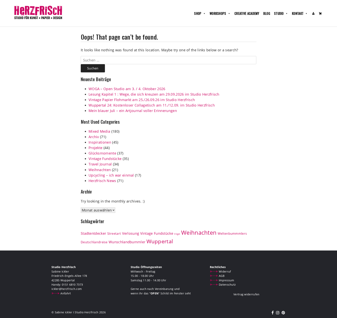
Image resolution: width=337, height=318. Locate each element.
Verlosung (130, 233)
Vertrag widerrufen (246, 294)
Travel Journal (100, 164)
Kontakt (297, 13)
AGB (221, 276)
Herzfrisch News (102, 180)
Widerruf (225, 271)
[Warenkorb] (320, 13)
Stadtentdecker (93, 233)
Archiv (94, 136)
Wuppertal (159, 241)
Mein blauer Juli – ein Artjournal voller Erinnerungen (133, 110)
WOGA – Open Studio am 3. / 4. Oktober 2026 (127, 88)
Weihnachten (100, 169)
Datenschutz (227, 284)
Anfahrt (65, 293)
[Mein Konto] (313, 13)
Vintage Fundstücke (105, 158)
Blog (266, 13)
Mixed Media (99, 131)
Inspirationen (100, 142)
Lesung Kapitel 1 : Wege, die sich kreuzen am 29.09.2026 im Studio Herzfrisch (154, 94)
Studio (279, 13)
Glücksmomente (102, 153)
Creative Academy (246, 13)
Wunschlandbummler (127, 242)
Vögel (177, 234)
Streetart (114, 233)
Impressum (226, 280)
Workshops (218, 13)
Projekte (95, 147)
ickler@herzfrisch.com (66, 289)
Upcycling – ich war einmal (111, 175)
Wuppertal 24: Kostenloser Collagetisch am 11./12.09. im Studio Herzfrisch (152, 105)
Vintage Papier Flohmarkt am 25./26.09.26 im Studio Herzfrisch (142, 99)
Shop (197, 13)
